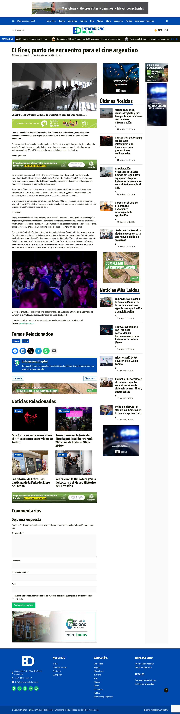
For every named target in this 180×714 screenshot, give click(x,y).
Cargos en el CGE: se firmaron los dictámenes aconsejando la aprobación (126, 209)
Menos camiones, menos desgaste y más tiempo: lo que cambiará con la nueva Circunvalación (128, 116)
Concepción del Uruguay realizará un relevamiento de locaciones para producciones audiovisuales (128, 145)
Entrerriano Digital (21, 55)
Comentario (17, 533)
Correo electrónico (20, 572)
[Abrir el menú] (13, 21)
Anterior (18, 378)
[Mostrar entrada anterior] (171, 39)
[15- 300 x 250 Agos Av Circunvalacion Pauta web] (121, 282)
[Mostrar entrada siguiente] (177, 39)
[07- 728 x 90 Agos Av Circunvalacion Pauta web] (54, 393)
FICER (25, 341)
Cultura (16, 341)
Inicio (55, 664)
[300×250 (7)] (121, 455)
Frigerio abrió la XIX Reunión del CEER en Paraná (126, 361)
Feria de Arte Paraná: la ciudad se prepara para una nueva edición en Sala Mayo (128, 235)
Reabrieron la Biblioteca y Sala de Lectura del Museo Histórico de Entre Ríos (75, 482)
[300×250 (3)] (121, 93)
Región (58, 55)
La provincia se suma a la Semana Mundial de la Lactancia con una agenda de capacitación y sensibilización (128, 305)
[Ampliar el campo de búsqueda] (166, 21)
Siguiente (89, 378)
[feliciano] (54, 642)
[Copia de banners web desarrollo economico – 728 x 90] (54, 170)
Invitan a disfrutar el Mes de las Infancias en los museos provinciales (128, 410)
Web (14, 584)
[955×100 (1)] (90, 14)
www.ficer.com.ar (26, 323)
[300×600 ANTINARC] (157, 125)
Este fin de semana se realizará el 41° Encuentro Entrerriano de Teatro (32, 438)
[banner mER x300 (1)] (156, 81)
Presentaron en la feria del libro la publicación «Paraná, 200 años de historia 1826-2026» (74, 440)
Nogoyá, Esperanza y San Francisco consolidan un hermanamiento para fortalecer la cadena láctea (127, 334)
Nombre (16, 561)
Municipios (64, 411)
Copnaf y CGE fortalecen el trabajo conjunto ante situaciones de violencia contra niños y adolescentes (128, 385)
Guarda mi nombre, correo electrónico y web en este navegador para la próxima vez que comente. (53, 597)
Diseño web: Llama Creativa (156, 710)
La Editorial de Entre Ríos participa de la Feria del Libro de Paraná (31, 482)
